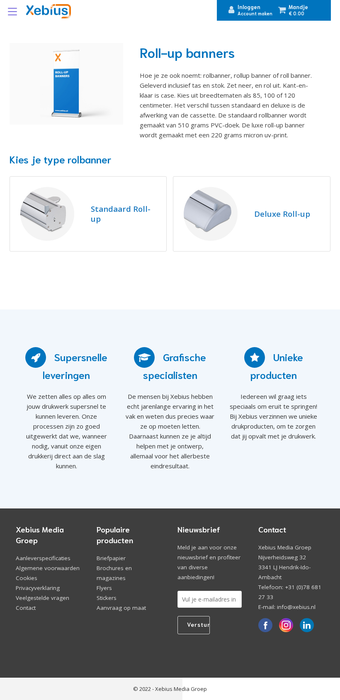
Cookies (26, 578)
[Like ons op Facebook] (265, 625)
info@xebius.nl (296, 607)
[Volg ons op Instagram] (286, 625)
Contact (26, 607)
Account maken (255, 13)
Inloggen (249, 6)
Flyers (104, 588)
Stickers (107, 598)
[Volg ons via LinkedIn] (307, 625)
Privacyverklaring (38, 588)
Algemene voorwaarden (48, 568)
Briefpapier (111, 558)
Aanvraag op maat (121, 607)
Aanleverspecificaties (43, 558)
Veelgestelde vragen (42, 598)
